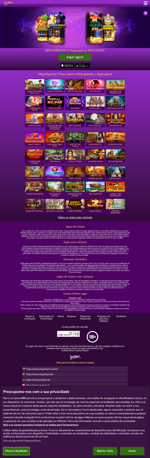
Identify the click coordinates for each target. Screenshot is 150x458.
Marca (60, 316)
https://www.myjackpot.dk (39, 374)
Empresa (71, 316)
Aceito (132, 451)
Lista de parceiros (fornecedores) (22, 441)
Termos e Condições (29, 317)
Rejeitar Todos (105, 451)
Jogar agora (75, 57)
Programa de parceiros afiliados (103, 318)
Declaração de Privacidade (46, 317)
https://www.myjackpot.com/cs (42, 369)
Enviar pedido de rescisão (75, 327)
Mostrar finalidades (16, 451)
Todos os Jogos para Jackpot (75, 217)
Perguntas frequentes (85, 317)
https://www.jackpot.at (37, 385)
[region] (75, 422)
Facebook (121, 316)
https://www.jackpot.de (38, 380)
